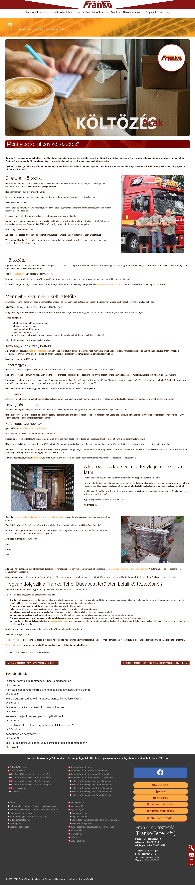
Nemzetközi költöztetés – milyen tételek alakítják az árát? (39, 725)
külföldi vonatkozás (37, 351)
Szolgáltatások (131, 12)
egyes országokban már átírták (110, 284)
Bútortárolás (76, 830)
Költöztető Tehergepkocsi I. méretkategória (30, 774)
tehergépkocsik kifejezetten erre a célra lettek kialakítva (42, 517)
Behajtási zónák (18, 788)
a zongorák (37, 458)
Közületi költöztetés (80, 841)
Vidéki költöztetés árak (20, 820)
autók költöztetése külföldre (32, 428)
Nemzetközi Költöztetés (162, 804)
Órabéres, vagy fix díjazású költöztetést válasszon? (36, 707)
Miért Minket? (77, 806)
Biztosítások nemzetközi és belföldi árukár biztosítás (96, 820)
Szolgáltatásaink (17, 771)
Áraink (114, 12)
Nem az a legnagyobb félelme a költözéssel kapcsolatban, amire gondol (48, 689)
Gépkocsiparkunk (79, 816)
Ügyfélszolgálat (78, 809)
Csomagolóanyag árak (20, 827)
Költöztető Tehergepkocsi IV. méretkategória (31, 785)
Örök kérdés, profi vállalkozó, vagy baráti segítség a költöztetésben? (46, 742)
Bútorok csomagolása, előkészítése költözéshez (92, 827)
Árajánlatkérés (153, 12)
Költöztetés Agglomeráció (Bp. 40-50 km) (28, 816)
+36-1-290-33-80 (151, 860)
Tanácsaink (16, 792)
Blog (167, 12)
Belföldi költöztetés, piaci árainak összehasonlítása (33, 806)
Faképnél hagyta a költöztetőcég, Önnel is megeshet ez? (38, 681)
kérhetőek (55, 615)
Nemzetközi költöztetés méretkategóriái (89, 771)
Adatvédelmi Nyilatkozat (161, 811)
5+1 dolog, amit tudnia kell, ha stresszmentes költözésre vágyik (43, 698)
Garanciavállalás (79, 813)
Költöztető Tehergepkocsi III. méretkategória (31, 781)
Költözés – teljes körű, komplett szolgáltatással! (34, 716)
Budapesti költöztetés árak (22, 813)
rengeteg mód (19, 274)
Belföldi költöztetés (61, 12)
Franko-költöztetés (37, 12)
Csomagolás (15, 823)
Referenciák (76, 837)
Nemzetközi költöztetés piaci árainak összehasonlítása (35, 809)
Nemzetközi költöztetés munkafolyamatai (90, 774)
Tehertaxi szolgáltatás (82, 823)
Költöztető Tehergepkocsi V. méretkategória (91, 795)
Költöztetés (162, 798)
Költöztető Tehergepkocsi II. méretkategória (31, 778)
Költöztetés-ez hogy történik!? (23, 734)
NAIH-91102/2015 (162, 818)
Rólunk (162, 791)
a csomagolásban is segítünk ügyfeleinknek (128, 569)
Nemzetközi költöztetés (91, 12)
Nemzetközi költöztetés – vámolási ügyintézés (92, 778)
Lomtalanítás (76, 834)
